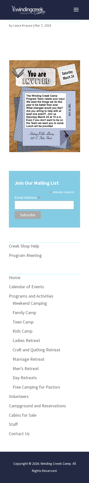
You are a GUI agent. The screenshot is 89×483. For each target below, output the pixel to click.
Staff (13, 424)
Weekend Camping (30, 303)
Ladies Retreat (26, 340)
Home (14, 277)
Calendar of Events (26, 286)
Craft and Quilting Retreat (36, 350)
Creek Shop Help (24, 246)
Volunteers (19, 396)
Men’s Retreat (26, 368)
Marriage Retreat (28, 359)
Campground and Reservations (37, 406)
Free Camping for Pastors (36, 387)
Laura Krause (22, 25)
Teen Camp (23, 322)
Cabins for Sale (22, 415)
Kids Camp (22, 331)
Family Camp (24, 312)
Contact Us (19, 433)
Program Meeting (25, 255)
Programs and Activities (31, 296)
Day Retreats (25, 377)
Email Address (27, 197)
